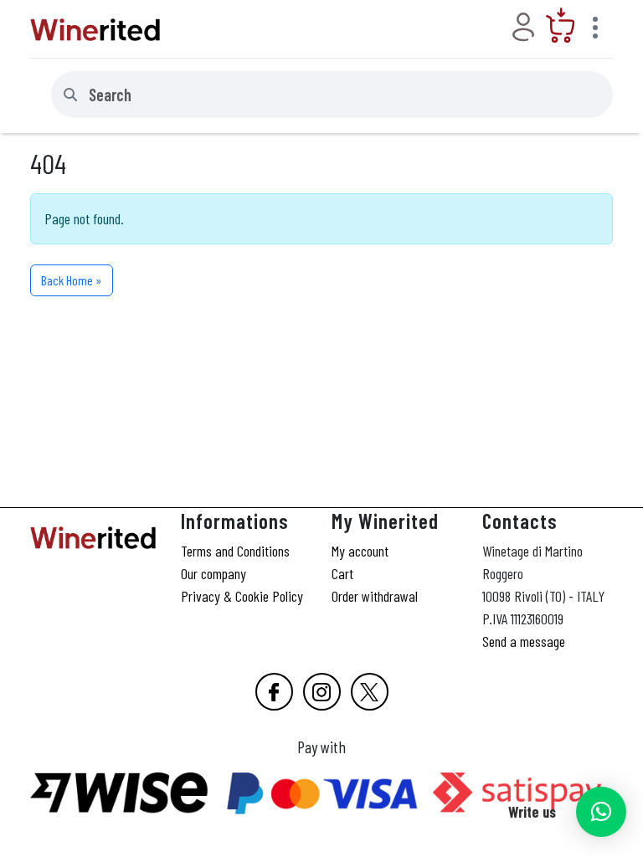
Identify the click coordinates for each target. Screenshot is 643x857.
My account (360, 550)
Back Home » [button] (71, 280)
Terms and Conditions (235, 550)
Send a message (523, 641)
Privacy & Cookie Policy (242, 596)
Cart (342, 573)
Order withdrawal (375, 596)
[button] (601, 812)
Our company (213, 573)
